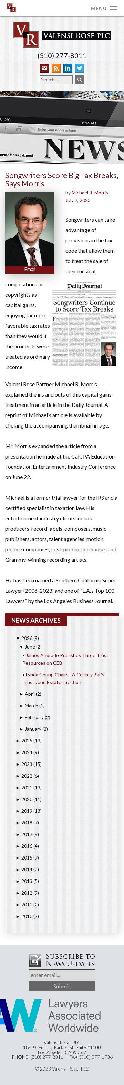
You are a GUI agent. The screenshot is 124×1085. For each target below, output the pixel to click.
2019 (24, 811)
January (30, 729)
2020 (24, 799)
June (27, 647)
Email (29, 269)
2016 (24, 846)
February (31, 717)
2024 (24, 752)
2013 (24, 881)
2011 (24, 904)
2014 (24, 869)
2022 (24, 776)
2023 (24, 764)
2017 (24, 834)
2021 (24, 787)
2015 (24, 858)
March (28, 705)
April (27, 694)
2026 (24, 638)
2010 (24, 916)
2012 (24, 893)
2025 (24, 741)
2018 (24, 822)
